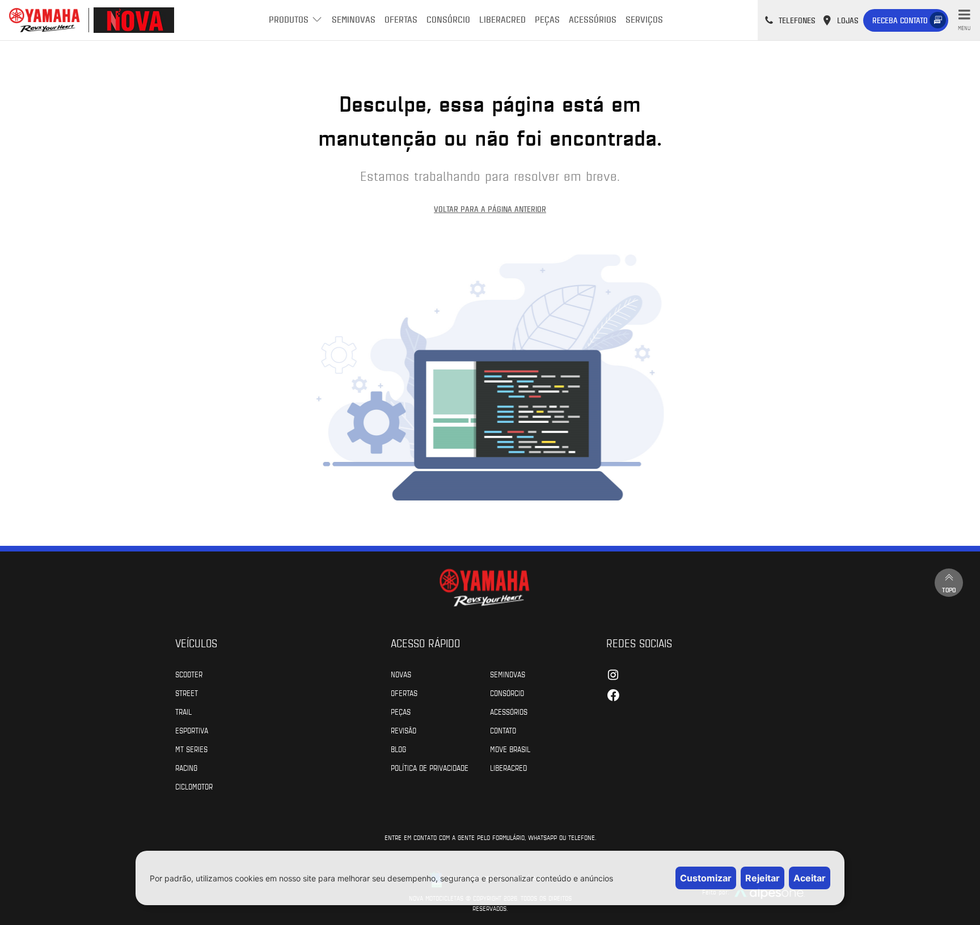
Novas (401, 674)
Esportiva (191, 730)
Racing (186, 767)
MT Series (191, 749)
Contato (503, 730)
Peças (547, 19)
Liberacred (502, 19)
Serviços (644, 19)
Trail (183, 711)
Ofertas (401, 19)
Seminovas (353, 19)
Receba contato (900, 20)
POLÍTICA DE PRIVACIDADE (429, 767)
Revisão (403, 730)
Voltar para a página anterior (490, 208)
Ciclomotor (194, 786)
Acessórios (592, 19)
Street (186, 693)
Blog (398, 749)
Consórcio (448, 19)
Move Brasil (510, 749)
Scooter (188, 674)
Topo (949, 589)
